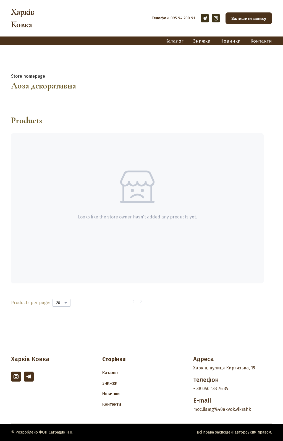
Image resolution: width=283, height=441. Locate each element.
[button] (205, 18)
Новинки (230, 41)
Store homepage (28, 76)
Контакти (261, 41)
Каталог (174, 41)
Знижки (202, 41)
